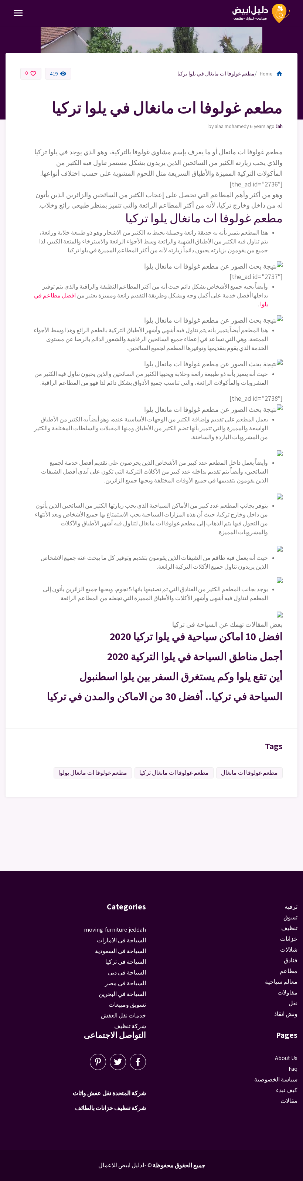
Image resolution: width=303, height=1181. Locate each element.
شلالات (288, 949)
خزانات (288, 939)
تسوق (290, 917)
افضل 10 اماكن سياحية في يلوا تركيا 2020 (196, 636)
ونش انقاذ (285, 1014)
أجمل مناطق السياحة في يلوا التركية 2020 (195, 656)
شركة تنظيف (130, 1026)
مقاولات (287, 992)
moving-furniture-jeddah (279, 126)
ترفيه (291, 907)
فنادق (290, 960)
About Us (286, 1058)
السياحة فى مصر (125, 983)
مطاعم (288, 971)
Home (271, 73)
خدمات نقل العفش (123, 1015)
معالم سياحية (281, 982)
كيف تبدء (286, 1090)
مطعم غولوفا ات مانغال (249, 773)
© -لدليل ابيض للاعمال (125, 1165)
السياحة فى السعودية (120, 951)
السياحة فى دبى (127, 972)
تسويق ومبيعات (127, 1005)
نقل (293, 1003)
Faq (293, 1069)
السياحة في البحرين (122, 994)
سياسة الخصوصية (275, 1079)
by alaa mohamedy (228, 126)
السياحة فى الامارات (121, 940)
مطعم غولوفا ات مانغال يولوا (92, 773)
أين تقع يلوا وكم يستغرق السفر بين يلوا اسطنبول (181, 676)
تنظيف (289, 928)
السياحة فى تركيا (125, 962)
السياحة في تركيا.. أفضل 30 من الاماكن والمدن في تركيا (165, 696)
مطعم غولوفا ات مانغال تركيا (174, 773)
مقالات (288, 1101)
